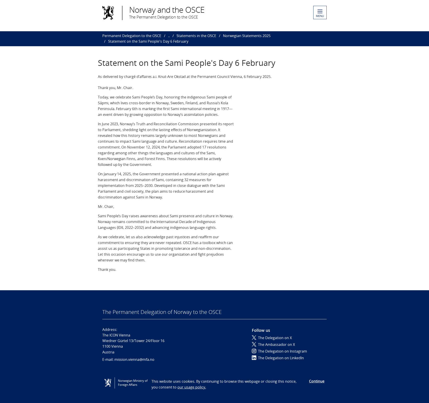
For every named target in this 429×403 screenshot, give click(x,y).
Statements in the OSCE (196, 35)
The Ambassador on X (276, 344)
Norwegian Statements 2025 (247, 35)
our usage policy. (191, 387)
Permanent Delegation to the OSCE (131, 35)
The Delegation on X (275, 337)
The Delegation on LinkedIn (281, 357)
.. (169, 35)
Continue (316, 381)
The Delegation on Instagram (282, 351)
